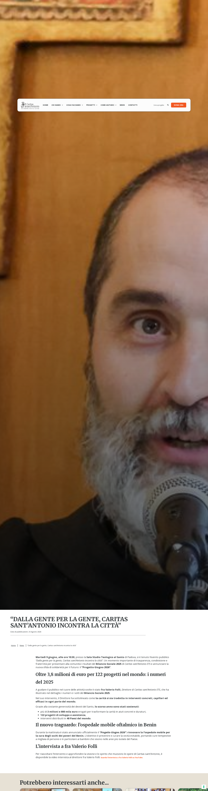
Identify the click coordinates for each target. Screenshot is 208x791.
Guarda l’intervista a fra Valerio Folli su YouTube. (122, 757)
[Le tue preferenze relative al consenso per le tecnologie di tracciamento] (204, 787)
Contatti (132, 105)
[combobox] (160, 105)
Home (45, 105)
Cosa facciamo (73, 105)
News (122, 105)
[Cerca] (168, 105)
